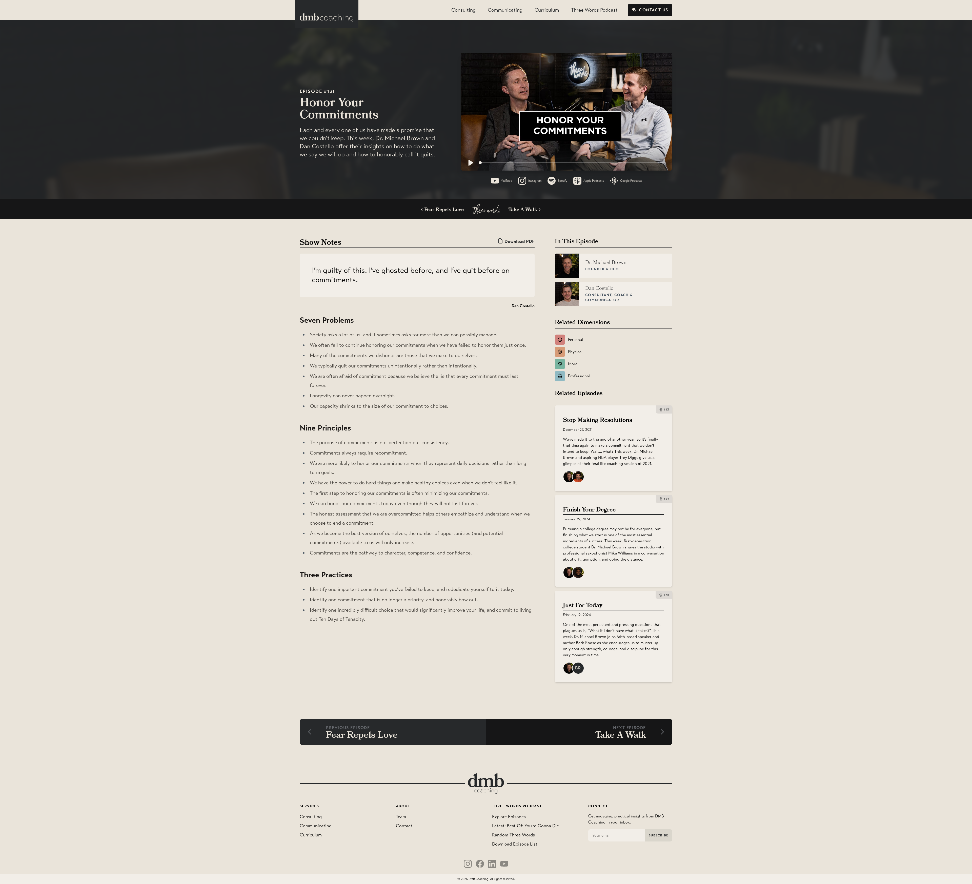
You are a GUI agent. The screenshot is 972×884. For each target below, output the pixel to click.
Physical (575, 351)
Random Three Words (513, 835)
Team (401, 816)
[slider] (572, 162)
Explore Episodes (509, 816)
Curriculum (547, 10)
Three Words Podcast (594, 10)
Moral (573, 363)
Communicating (505, 10)
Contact (404, 826)
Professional (579, 376)
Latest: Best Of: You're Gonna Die (525, 826)
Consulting (463, 10)
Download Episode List (514, 844)
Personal (575, 339)
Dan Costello (523, 305)
